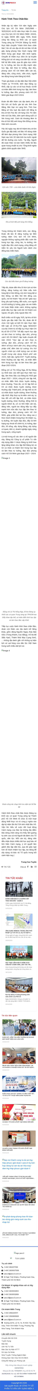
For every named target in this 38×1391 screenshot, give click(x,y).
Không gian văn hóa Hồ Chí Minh (15, 1358)
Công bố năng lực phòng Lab (13, 1361)
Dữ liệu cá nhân (8, 1352)
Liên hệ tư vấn (8, 1347)
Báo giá (4, 1344)
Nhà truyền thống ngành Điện (14, 1355)
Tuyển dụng (6, 1341)
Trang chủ (5, 10)
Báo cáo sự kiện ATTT (11, 1349)
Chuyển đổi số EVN (9, 1338)
